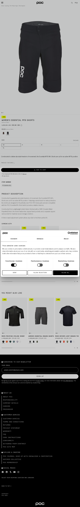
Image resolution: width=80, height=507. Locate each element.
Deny (14, 272)
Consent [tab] (14, 239)
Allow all (65, 272)
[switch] (40, 265)
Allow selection (40, 272)
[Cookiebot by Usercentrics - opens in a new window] (69, 233)
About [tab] (66, 239)
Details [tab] (40, 239)
